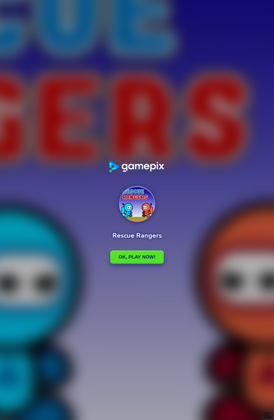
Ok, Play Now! (137, 257)
